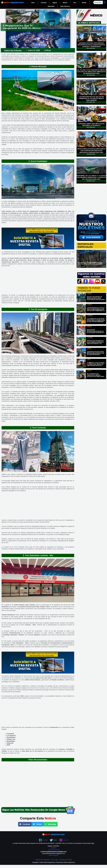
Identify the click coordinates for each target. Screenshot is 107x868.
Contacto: (54, 848)
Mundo (84, 2)
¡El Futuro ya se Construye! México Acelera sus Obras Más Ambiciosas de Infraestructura (91, 71)
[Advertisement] (38, 282)
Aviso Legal (54, 859)
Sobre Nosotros (65, 6)
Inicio (33, 2)
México (65, 2)
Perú (74, 2)
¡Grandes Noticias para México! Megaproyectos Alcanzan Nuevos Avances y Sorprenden (91, 44)
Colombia (44, 2)
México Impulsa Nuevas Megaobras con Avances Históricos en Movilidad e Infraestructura (91, 150)
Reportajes (51, 6)
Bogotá (55, 2)
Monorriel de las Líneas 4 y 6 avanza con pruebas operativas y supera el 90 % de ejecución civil (91, 177)
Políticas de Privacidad (42, 859)
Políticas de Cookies (65, 859)
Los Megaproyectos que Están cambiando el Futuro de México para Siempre (91, 98)
